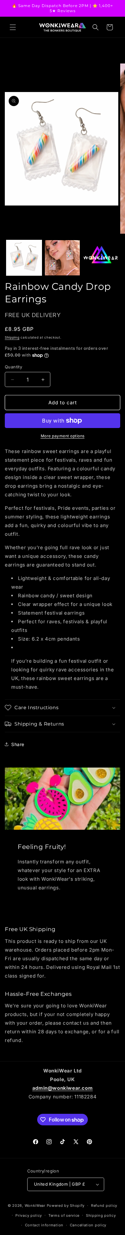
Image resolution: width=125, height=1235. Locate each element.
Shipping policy (101, 1215)
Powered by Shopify (66, 1205)
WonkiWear (35, 1205)
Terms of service (63, 1215)
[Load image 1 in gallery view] (24, 257)
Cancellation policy (88, 1225)
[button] (13, 27)
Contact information (44, 1225)
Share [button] (17, 744)
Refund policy (104, 1205)
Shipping (12, 337)
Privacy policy (28, 1215)
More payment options (63, 435)
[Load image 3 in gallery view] (100, 257)
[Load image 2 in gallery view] (62, 257)
